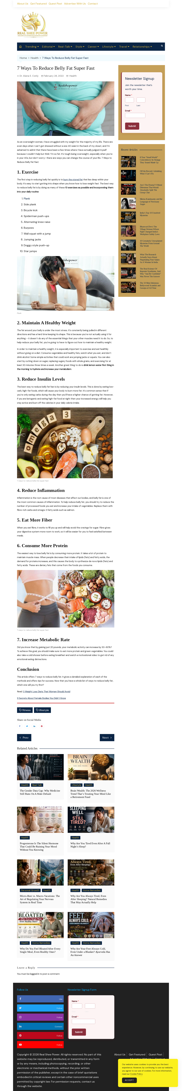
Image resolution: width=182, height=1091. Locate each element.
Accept (129, 1080)
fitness (26, 710)
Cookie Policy (136, 1074)
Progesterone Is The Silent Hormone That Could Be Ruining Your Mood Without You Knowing (39, 846)
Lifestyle (108, 46)
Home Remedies (92, 890)
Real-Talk (64, 46)
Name (128, 95)
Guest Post (55, 3)
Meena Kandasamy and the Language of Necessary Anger (151, 201)
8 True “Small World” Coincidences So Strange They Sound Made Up (150, 159)
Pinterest (41, 726)
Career (92, 46)
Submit (132, 126)
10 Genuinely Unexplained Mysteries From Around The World (151, 243)
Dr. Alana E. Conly (29, 75)
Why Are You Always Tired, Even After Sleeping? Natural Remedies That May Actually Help (88, 899)
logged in (34, 973)
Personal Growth (30, 890)
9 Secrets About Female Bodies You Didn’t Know (41, 698)
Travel (123, 46)
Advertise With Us (75, 3)
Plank (27, 198)
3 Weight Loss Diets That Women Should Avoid (46, 691)
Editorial (47, 46)
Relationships (141, 46)
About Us (22, 3)
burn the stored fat (73, 179)
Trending (31, 46)
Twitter (27, 726)
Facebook (19, 726)
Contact (93, 3)
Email (128, 110)
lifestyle (44, 710)
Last (138, 106)
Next (105, 737)
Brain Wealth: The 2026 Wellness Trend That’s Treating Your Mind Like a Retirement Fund (90, 793)
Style (79, 46)
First (127, 106)
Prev (26, 737)
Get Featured (38, 3)
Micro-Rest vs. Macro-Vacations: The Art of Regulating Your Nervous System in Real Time (40, 899)
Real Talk (37, 785)
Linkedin (34, 726)
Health (73, 75)
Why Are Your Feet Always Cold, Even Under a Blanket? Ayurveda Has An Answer (90, 951)
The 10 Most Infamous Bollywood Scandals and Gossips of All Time (150, 285)
